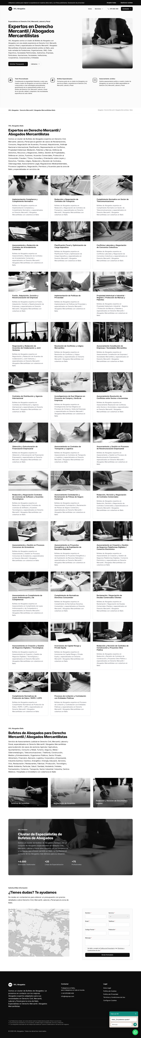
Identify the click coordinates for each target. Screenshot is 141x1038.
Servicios (98, 9)
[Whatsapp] (135, 1032)
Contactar (125, 9)
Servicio (112, 913)
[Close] (136, 1013)
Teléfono (112, 921)
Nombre (88, 913)
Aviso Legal (107, 988)
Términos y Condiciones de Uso (114, 997)
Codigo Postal (90, 929)
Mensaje (88, 938)
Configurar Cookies (110, 1000)
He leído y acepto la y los (105, 949)
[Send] (135, 1024)
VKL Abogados (19, 9)
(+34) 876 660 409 (67, 993)
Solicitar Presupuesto (17, 64)
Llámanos (34, 64)
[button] (39, 932)
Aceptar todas (111, 2)
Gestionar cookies (127, 2)
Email (87, 921)
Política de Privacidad (107, 948)
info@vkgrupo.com (67, 996)
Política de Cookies (109, 991)
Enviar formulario (107, 955)
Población (112, 929)
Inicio (90, 9)
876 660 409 (114, 9)
